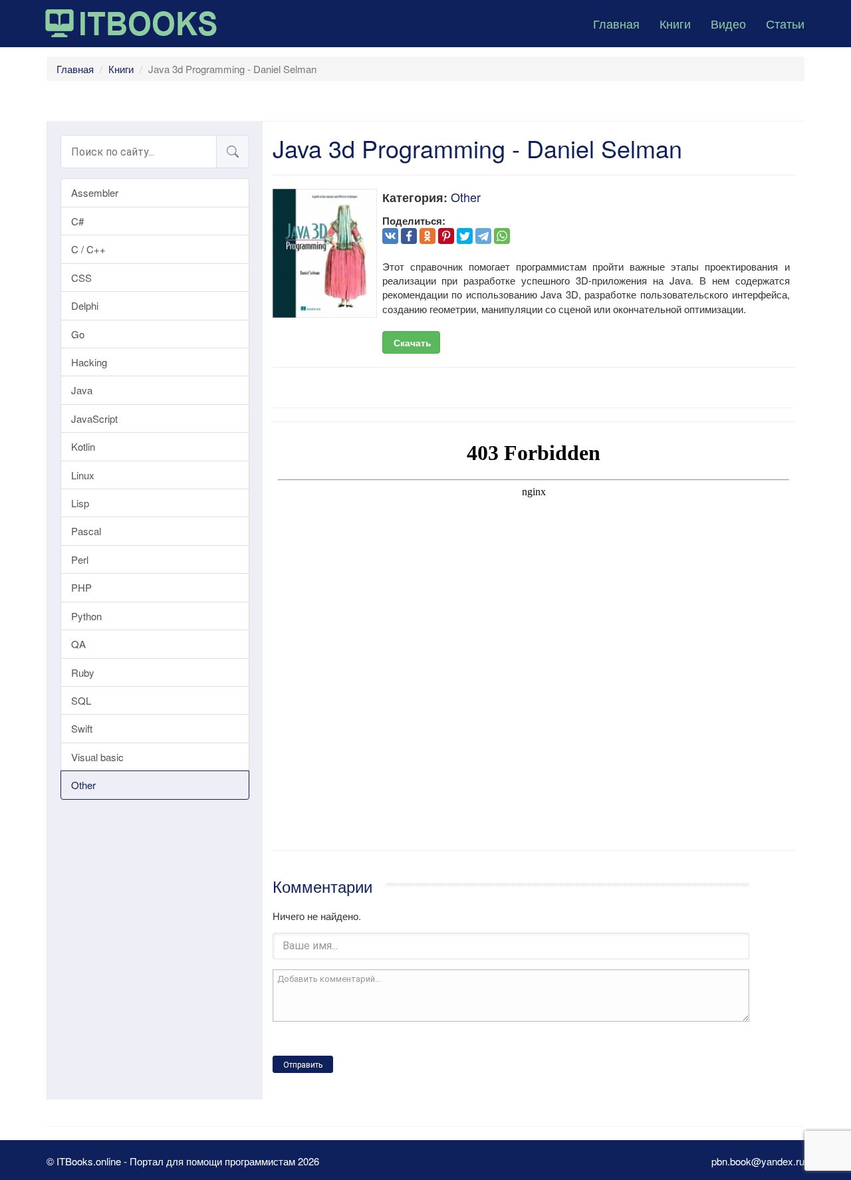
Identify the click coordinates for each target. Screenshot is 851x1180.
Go (77, 334)
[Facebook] (409, 236)
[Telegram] (483, 236)
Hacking (89, 362)
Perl (79, 559)
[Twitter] (465, 236)
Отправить (302, 1065)
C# (77, 221)
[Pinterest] (446, 236)
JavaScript (94, 418)
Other (83, 785)
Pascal (86, 531)
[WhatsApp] (502, 236)
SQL (81, 700)
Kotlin (83, 446)
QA (78, 644)
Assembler (94, 192)
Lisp (80, 503)
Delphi (84, 305)
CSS (81, 278)
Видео (728, 23)
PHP (81, 587)
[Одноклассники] (427, 236)
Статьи (785, 23)
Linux (82, 475)
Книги (675, 23)
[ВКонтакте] (390, 236)
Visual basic (97, 757)
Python (86, 616)
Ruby (82, 672)
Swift (81, 728)
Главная (616, 23)
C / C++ (88, 249)
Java (81, 390)
